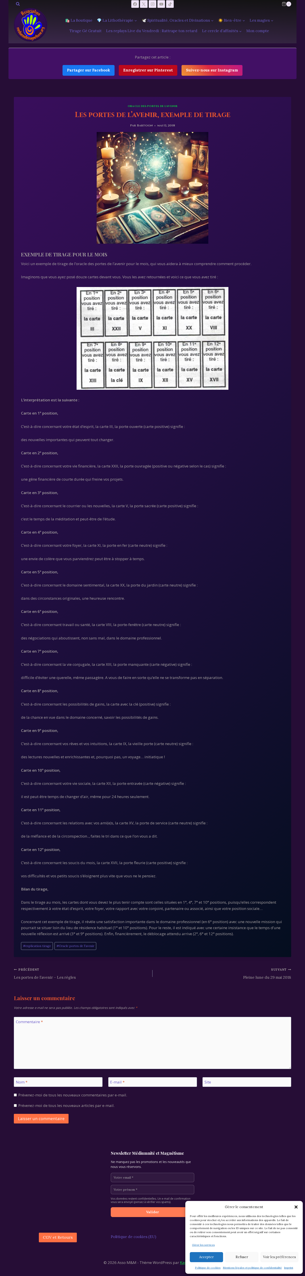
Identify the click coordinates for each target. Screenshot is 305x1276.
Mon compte (257, 30)
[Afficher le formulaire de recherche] (18, 4)
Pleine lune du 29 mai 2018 (267, 974)
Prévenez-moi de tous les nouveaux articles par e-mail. (66, 1105)
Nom (21, 1082)
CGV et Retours (58, 1237)
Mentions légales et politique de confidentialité (252, 1267)
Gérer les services (203, 1245)
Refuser (242, 1257)
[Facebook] (135, 4)
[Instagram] (152, 4)
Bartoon (145, 126)
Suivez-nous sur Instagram (212, 70)
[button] (296, 1207)
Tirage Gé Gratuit (85, 30)
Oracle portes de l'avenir (75, 946)
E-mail (117, 1082)
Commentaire (29, 1021)
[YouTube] (161, 4)
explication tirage (37, 946)
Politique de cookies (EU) (133, 1236)
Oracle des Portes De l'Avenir (152, 106)
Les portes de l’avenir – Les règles (45, 974)
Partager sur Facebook (88, 70)
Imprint (288, 1267)
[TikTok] (170, 4)
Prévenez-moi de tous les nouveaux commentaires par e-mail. (72, 1095)
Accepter (206, 1257)
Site (208, 1082)
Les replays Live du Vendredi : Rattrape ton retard (151, 30)
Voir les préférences (279, 1257)
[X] (144, 4)
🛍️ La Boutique (78, 20)
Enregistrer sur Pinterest (148, 70)
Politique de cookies (208, 1267)
